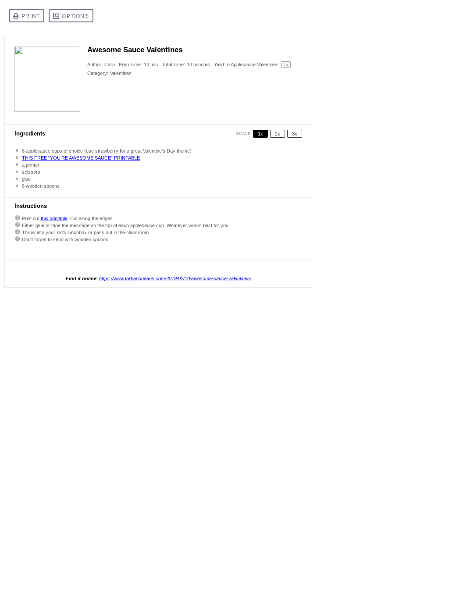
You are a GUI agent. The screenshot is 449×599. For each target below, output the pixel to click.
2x (277, 133)
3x (294, 133)
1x (260, 133)
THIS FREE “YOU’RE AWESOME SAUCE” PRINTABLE (81, 157)
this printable (54, 218)
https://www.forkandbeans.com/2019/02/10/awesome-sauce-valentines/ (175, 278)
